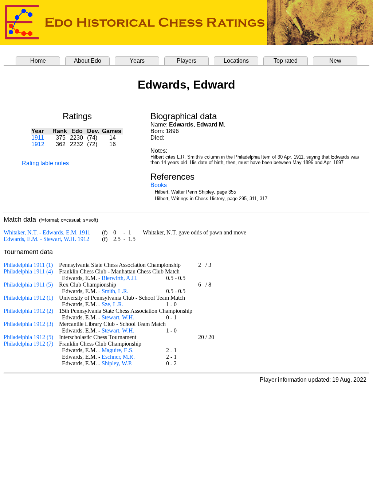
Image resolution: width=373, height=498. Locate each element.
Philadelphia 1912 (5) (28, 337)
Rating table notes (45, 163)
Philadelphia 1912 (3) (28, 324)
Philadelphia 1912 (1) (28, 298)
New (335, 61)
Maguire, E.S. (118, 350)
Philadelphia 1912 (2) (28, 311)
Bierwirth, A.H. (120, 278)
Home (38, 61)
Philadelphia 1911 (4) (28, 271)
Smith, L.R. (115, 291)
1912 (37, 144)
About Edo (87, 61)
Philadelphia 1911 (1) (28, 265)
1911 (37, 138)
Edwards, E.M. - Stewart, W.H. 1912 (46, 239)
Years (137, 61)
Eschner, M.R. (118, 357)
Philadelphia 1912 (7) (28, 344)
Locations (236, 61)
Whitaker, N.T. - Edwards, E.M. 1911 (47, 232)
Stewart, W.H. (118, 317)
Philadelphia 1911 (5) (28, 284)
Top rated (286, 61)
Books (158, 185)
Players (186, 61)
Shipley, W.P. (117, 363)
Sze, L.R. (112, 304)
